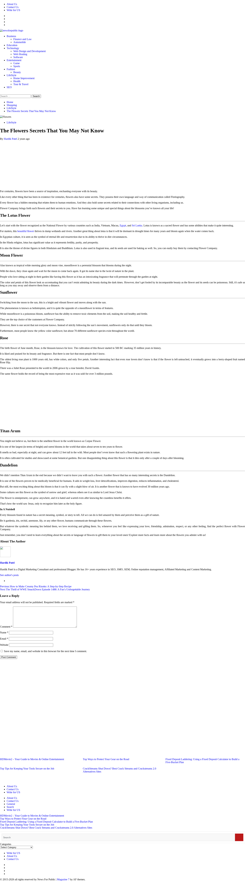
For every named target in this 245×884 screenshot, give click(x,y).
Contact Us (12, 7)
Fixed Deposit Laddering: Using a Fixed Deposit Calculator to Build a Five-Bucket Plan (46, 821)
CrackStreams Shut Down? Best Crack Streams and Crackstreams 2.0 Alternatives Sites (46, 827)
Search (10, 807)
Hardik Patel (11, 138)
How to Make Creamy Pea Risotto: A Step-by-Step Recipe (36, 586)
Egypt (123, 225)
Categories (5, 844)
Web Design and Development (29, 51)
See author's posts (9, 575)
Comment (6, 626)
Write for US (13, 10)
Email (4, 638)
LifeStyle (11, 75)
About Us (12, 4)
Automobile (19, 42)
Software (18, 57)
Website (4, 644)
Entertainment (14, 60)
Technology (13, 48)
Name (4, 632)
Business (11, 36)
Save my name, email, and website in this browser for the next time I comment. (45, 651)
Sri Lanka (137, 225)
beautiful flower (25, 231)
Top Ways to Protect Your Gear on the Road (106, 759)
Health (16, 81)
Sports (16, 66)
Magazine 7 (63, 879)
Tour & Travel (20, 84)
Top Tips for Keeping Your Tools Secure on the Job (27, 768)
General (11, 804)
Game (16, 63)
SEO (9, 87)
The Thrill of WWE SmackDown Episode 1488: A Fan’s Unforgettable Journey (45, 589)
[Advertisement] (122, 163)
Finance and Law (22, 39)
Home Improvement (23, 78)
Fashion (11, 69)
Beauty (17, 72)
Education (12, 45)
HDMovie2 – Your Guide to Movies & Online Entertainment (32, 759)
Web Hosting (20, 54)
